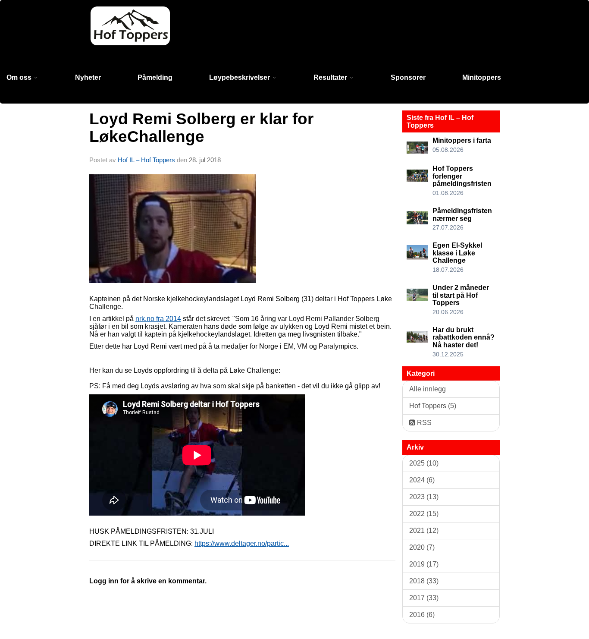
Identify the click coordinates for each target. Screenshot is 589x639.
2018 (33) (424, 581)
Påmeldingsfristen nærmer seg (462, 214)
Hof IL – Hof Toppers (146, 160)
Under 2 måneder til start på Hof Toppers (460, 295)
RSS (423, 422)
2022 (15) (424, 513)
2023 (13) (424, 496)
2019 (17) (424, 564)
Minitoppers (481, 77)
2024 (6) (422, 480)
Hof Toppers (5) (432, 405)
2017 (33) (424, 597)
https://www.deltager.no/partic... (241, 543)
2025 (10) (424, 463)
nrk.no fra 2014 (158, 318)
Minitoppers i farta (461, 140)
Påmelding (155, 77)
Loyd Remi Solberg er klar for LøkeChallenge (201, 127)
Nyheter (88, 77)
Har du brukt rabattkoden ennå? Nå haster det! (463, 337)
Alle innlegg (427, 389)
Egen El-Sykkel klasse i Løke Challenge (457, 253)
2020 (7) (422, 547)
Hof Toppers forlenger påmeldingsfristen (462, 176)
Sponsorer (408, 77)
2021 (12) (424, 530)
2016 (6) (422, 614)
